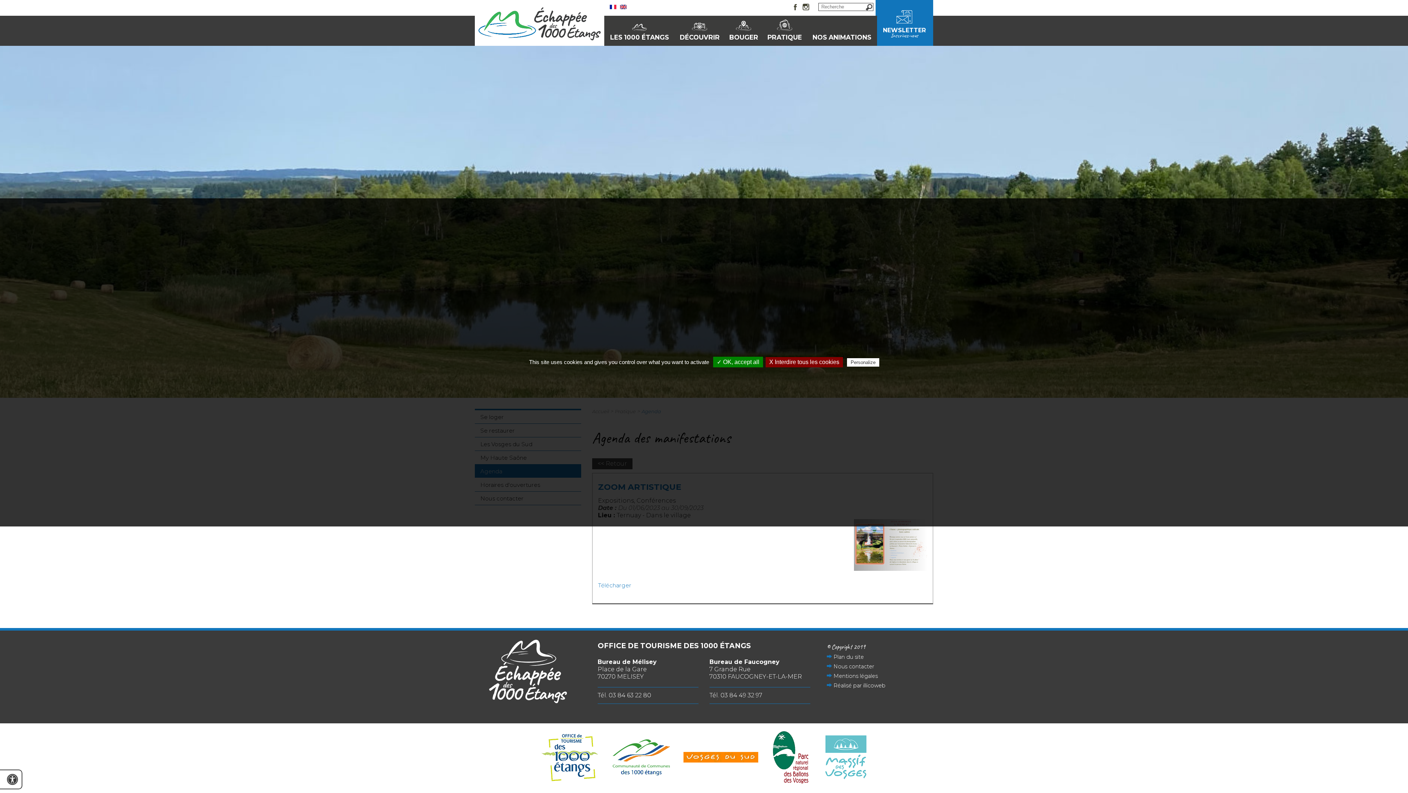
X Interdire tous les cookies (804, 362)
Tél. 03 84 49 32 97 (736, 695)
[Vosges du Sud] (720, 758)
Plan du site (848, 657)
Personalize (863, 362)
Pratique (784, 37)
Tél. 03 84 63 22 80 (624, 695)
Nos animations (842, 37)
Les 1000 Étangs (639, 37)
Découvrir (700, 37)
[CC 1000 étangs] (641, 758)
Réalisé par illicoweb (859, 685)
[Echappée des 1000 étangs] (539, 38)
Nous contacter (853, 666)
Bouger (743, 37)
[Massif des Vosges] (846, 758)
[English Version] (623, 7)
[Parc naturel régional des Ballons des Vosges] (791, 758)
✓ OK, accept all (738, 362)
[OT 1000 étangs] (569, 758)
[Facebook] (795, 8)
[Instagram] (806, 8)
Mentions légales (855, 676)
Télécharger (614, 585)
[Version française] (613, 7)
